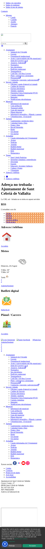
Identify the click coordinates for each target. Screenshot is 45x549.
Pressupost (15, 383)
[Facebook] (15, 464)
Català (13, 17)
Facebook (20, 342)
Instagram (4, 342)
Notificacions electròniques (21, 404)
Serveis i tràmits (12, 387)
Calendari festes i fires (19, 428)
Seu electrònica (16, 372)
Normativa (15, 370)
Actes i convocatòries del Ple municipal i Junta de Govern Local (26, 364)
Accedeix (4, 246)
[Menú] (2, 46)
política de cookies (21, 539)
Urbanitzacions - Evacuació (21, 422)
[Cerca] (26, 43)
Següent (10, 286)
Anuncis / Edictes (17, 368)
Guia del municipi (17, 415)
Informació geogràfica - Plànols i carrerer (26, 419)
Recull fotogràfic (17, 432)
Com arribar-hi (16, 411)
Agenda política (12, 220)
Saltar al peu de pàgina (14, 7)
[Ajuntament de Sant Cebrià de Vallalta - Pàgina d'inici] (16, 41)
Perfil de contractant (18, 374)
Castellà (14, 20)
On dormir (14, 437)
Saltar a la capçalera (13, 3)
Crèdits (8, 468)
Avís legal (9, 475)
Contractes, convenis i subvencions (24, 385)
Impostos (14, 402)
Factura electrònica (18, 394)
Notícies (9, 216)
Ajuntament (10, 355)
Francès (13, 26)
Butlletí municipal (17, 454)
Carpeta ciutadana (17, 400)
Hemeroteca (15, 458)
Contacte (4, 11)
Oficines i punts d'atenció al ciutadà (24, 389)
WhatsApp (36, 340)
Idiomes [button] (9, 15)
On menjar (15, 439)
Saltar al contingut (12, 5)
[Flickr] (19, 464)
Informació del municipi (20, 409)
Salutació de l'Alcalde (19, 357)
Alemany (14, 24)
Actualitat (9, 441)
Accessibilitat (11, 477)
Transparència (16, 376)
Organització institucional (20, 361)
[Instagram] (28, 464)
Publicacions (10, 222)
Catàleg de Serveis (18, 391)
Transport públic (17, 413)
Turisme (9, 424)
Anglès (13, 22)
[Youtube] (23, 464)
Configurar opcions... (9, 541)
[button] (4, 544)
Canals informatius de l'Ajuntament (24, 443)
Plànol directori (16, 417)
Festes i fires (15, 430)
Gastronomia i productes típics (22, 426)
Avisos (8, 213)
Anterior (4, 286)
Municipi (9, 406)
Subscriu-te (5, 310)
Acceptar (32, 546)
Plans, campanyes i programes (22, 381)
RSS (12, 456)
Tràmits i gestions (17, 396)
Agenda (9, 218)
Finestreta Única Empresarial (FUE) (24, 398)
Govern (13, 359)
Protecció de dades (13, 473)
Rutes (13, 434)
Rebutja (12, 546)
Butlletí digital (16, 452)
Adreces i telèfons (12, 179)
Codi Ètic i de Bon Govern (21, 379)
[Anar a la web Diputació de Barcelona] (22, 507)
